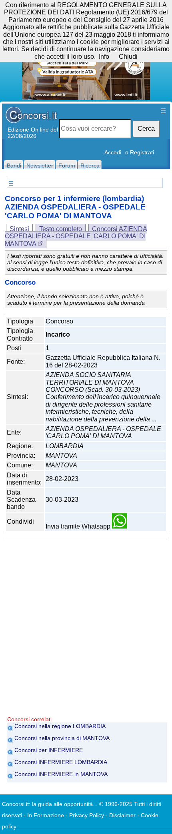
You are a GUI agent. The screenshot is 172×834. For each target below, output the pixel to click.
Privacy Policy (86, 815)
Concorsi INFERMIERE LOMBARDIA (60, 762)
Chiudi (128, 56)
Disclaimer (122, 815)
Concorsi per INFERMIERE (48, 750)
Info (104, 56)
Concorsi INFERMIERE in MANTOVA (61, 774)
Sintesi (19, 228)
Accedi (112, 152)
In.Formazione (45, 815)
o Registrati (139, 152)
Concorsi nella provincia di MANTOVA (62, 738)
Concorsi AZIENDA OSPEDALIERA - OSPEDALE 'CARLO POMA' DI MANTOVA (76, 236)
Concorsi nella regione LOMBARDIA (60, 726)
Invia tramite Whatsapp (79, 526)
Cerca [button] (146, 128)
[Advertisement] (86, 630)
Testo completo (60, 228)
